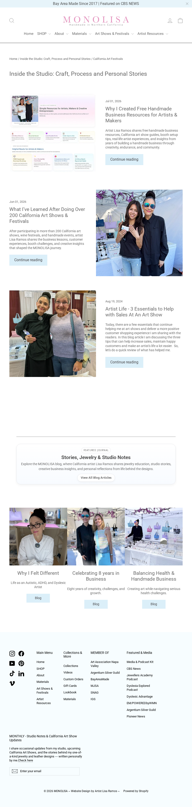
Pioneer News (136, 716)
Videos (68, 672)
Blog (38, 598)
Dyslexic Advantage (140, 696)
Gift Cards (70, 686)
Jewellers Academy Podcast (140, 677)
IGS (93, 699)
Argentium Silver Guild (105, 672)
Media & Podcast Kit (140, 662)
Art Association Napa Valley (104, 664)
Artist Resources (151, 34)
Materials (80, 34)
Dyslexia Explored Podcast (138, 687)
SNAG (95, 692)
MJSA (95, 686)
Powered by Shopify (135, 791)
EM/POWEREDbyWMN (141, 703)
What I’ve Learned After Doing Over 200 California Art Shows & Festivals (47, 215)
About (60, 34)
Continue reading (124, 159)
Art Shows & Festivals (112, 34)
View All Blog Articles (96, 478)
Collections (70, 666)
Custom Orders (73, 679)
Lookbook (70, 692)
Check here (25, 760)
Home (28, 34)
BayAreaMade (100, 679)
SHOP (42, 34)
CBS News (134, 668)
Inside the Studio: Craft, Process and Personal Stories (55, 59)
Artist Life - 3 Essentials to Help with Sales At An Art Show (139, 312)
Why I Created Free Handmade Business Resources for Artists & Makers (141, 114)
